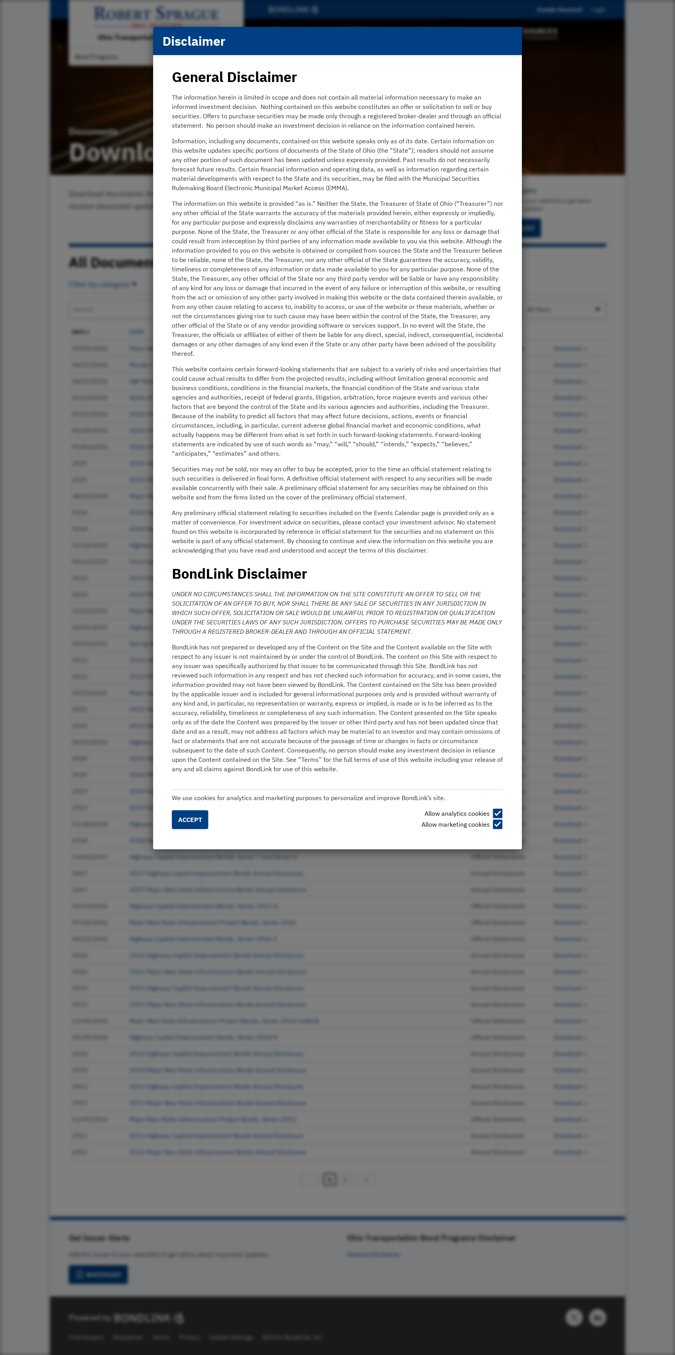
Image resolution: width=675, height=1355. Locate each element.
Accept (190, 820)
